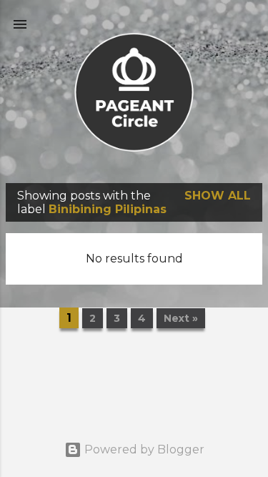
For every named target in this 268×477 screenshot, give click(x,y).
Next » (181, 318)
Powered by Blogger (142, 449)
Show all (217, 195)
